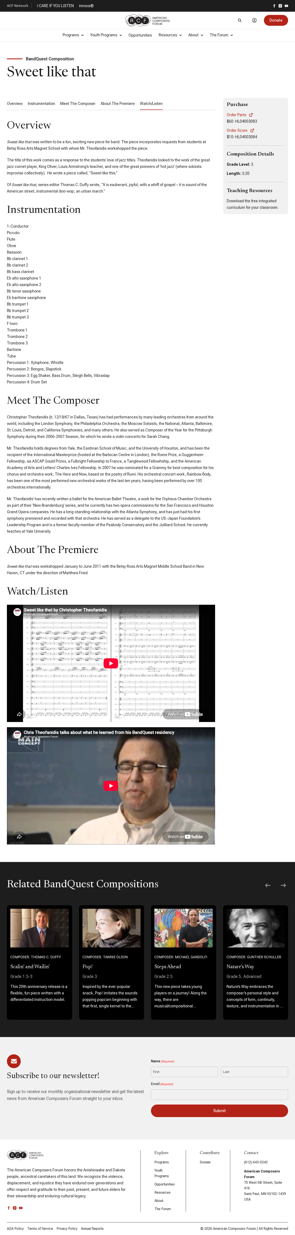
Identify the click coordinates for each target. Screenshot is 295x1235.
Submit (219, 1110)
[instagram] (280, 6)
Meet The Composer (77, 103)
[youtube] (286, 6)
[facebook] (274, 6)
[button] (276, 20)
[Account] (254, 20)
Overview (14, 103)
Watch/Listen (151, 103)
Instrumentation (41, 103)
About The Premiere (118, 103)
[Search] (240, 20)
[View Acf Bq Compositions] (39, 962)
